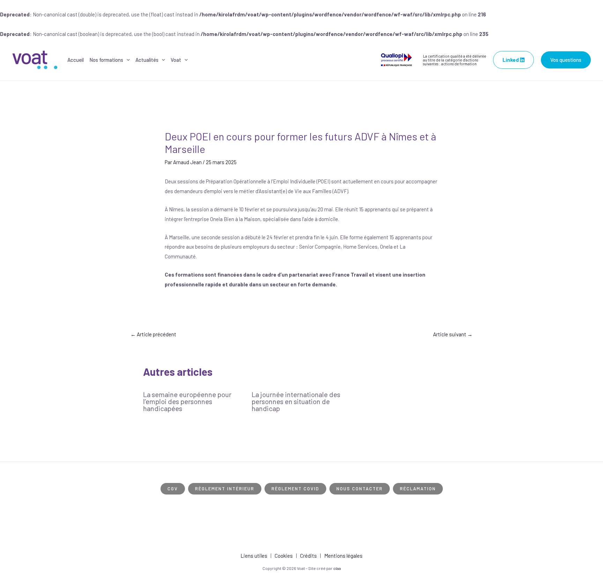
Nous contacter (359, 488)
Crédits (308, 555)
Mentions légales (343, 555)
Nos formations (106, 60)
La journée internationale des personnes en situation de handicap (296, 401)
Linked (511, 60)
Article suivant (452, 334)
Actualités (146, 60)
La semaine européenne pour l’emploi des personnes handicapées (187, 401)
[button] (126, 59)
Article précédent (153, 334)
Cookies (284, 555)
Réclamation (418, 488)
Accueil (75, 60)
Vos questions (565, 60)
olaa (337, 568)
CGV (173, 488)
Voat (176, 60)
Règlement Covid (295, 488)
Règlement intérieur (224, 488)
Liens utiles (253, 555)
